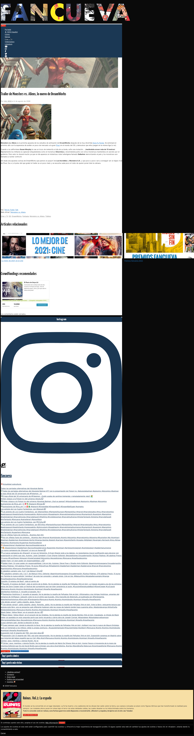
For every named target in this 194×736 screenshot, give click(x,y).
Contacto (10, 674)
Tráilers (48, 216)
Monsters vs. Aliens (18, 212)
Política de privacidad (15, 679)
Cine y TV (8, 39)
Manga (7, 37)
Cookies (10, 682)
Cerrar (3, 733)
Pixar (58, 145)
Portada (8, 30)
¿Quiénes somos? (13, 672)
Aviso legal (11, 677)
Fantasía (25, 216)
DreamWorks (17, 216)
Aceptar (62, 723)
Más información (51, 723)
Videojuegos (9, 42)
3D (10, 216)
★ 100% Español (11, 32)
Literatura (8, 44)
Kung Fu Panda (98, 143)
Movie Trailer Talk (11, 210)
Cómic (7, 34)
